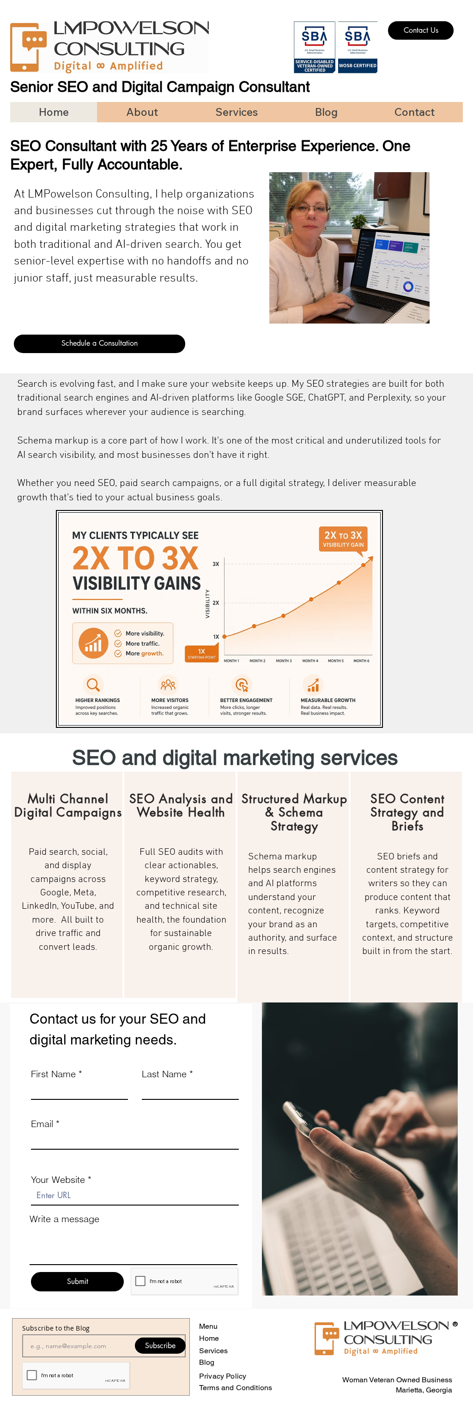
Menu (208, 1326)
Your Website (59, 1179)
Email (42, 1123)
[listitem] (66, 885)
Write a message (64, 1219)
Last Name (164, 1074)
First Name (53, 1074)
